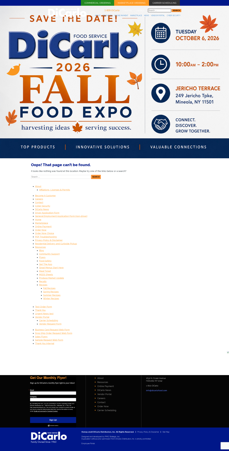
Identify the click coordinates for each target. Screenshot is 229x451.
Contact (140, 11)
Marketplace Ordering (131, 3)
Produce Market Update (51, 278)
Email (32, 390)
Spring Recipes (51, 291)
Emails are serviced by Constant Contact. (46, 411)
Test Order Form (43, 306)
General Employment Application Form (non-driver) (61, 216)
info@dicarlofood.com (156, 390)
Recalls (43, 281)
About (98, 15)
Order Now (40, 230)
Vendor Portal (158, 15)
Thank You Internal (44, 343)
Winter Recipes (51, 298)
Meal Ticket (45, 271)
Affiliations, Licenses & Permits (54, 190)
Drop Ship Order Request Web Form (53, 333)
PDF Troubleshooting (46, 237)
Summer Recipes (51, 295)
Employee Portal (88, 444)
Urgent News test (44, 313)
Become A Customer (45, 195)
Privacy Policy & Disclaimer (49, 240)
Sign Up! (53, 420)
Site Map (165, 432)
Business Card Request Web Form (52, 329)
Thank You (40, 310)
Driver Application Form (47, 213)
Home (38, 219)
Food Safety (45, 261)
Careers (128, 11)
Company (33, 396)
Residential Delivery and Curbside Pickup (56, 243)
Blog (41, 250)
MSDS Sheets (46, 274)
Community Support (49, 254)
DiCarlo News (42, 209)
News (146, 15)
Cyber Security (173, 15)
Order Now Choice (44, 233)
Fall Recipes (49, 288)
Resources (107, 15)
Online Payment (121, 15)
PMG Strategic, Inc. (112, 437)
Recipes (43, 285)
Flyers (42, 257)
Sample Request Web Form (49, 340)
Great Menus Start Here (51, 267)
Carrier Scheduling (164, 3)
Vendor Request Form (50, 324)
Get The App (45, 264)
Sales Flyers (41, 336)
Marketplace (136, 15)
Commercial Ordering (97, 3)
